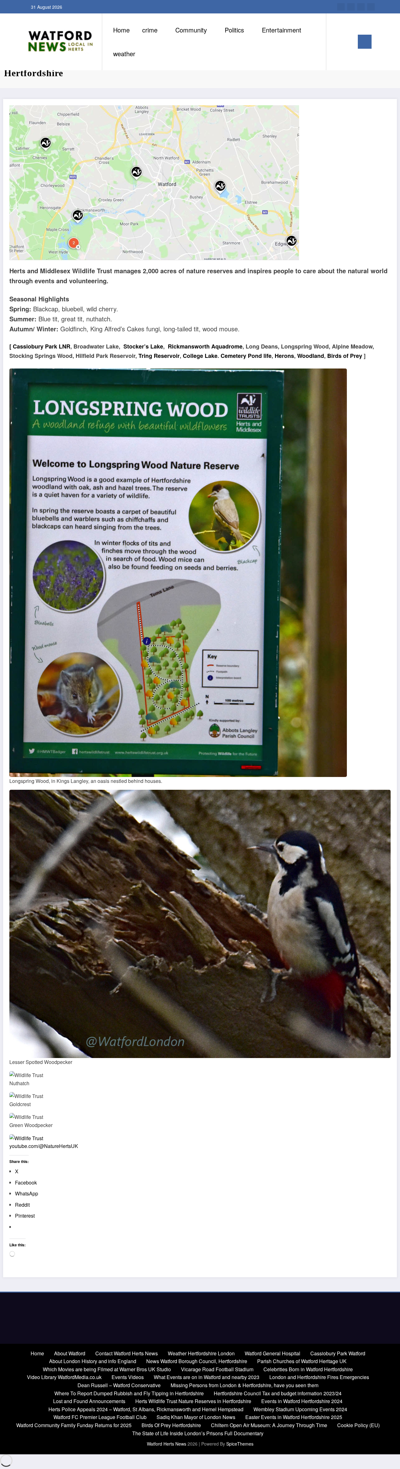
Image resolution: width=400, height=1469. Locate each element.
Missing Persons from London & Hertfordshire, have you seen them (244, 1385)
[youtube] (341, 7)
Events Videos (128, 1377)
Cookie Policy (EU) (358, 1425)
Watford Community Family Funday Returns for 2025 (74, 1425)
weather (124, 53)
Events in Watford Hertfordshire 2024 (301, 1401)
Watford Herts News (167, 1444)
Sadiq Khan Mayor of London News (196, 1417)
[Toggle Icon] (365, 42)
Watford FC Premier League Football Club (100, 1417)
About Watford (69, 1353)
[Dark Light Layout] (349, 41)
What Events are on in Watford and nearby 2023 (206, 1377)
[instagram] (351, 7)
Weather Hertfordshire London (201, 1353)
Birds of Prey (344, 356)
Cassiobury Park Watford (337, 1353)
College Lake (200, 356)
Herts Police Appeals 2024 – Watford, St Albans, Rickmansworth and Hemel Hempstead (145, 1409)
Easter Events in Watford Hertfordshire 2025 (293, 1417)
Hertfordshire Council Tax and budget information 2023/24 (278, 1393)
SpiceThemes (239, 1444)
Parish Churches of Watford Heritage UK (302, 1361)
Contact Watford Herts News (126, 1353)
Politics (234, 29)
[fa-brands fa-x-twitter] (361, 7)
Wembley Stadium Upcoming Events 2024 (300, 1409)
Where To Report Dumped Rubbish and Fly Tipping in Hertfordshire (129, 1393)
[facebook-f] (371, 7)
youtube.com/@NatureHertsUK (43, 1146)
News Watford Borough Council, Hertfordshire (196, 1361)
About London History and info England (92, 1361)
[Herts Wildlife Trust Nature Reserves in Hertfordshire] (154, 182)
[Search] (337, 41)
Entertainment (281, 29)
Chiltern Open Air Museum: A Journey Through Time (269, 1425)
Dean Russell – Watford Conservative (119, 1385)
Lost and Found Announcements (89, 1401)
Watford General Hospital (272, 1353)
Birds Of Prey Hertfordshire (171, 1425)
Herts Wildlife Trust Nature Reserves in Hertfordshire (193, 1401)
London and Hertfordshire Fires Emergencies (319, 1377)
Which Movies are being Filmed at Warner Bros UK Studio (107, 1369)
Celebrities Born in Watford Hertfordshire (308, 1369)
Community (191, 29)
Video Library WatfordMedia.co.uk (64, 1377)
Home (121, 29)
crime (150, 29)
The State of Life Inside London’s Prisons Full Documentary (197, 1433)
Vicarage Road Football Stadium (217, 1369)
